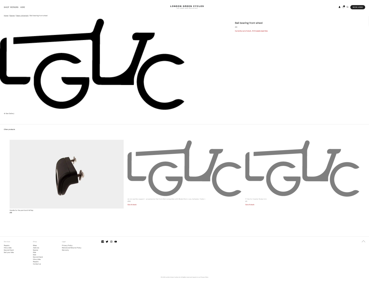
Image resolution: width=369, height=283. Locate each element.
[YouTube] (115, 241)
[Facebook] (102, 241)
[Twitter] (107, 241)
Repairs (14, 7)
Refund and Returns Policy (71, 248)
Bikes (35, 245)
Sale (34, 255)
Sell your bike (9, 252)
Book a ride (358, 7)
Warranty (65, 250)
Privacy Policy (67, 245)
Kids (34, 252)
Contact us (37, 264)
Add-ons (36, 248)
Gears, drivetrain (22, 16)
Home (6, 16)
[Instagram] (111, 241)
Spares (12, 16)
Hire (22, 7)
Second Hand (9, 250)
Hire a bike (8, 248)
